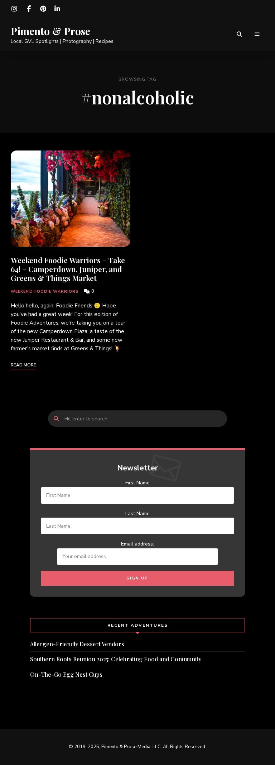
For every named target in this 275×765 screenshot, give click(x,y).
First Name (137, 482)
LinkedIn (57, 9)
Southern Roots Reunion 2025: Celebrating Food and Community (115, 659)
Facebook (28, 9)
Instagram (14, 9)
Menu (257, 34)
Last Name (137, 513)
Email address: (137, 544)
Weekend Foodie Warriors (45, 291)
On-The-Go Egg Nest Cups (66, 674)
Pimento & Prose (50, 31)
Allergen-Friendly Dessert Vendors (77, 644)
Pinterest (43, 9)
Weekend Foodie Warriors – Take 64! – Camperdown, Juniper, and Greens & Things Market (68, 269)
